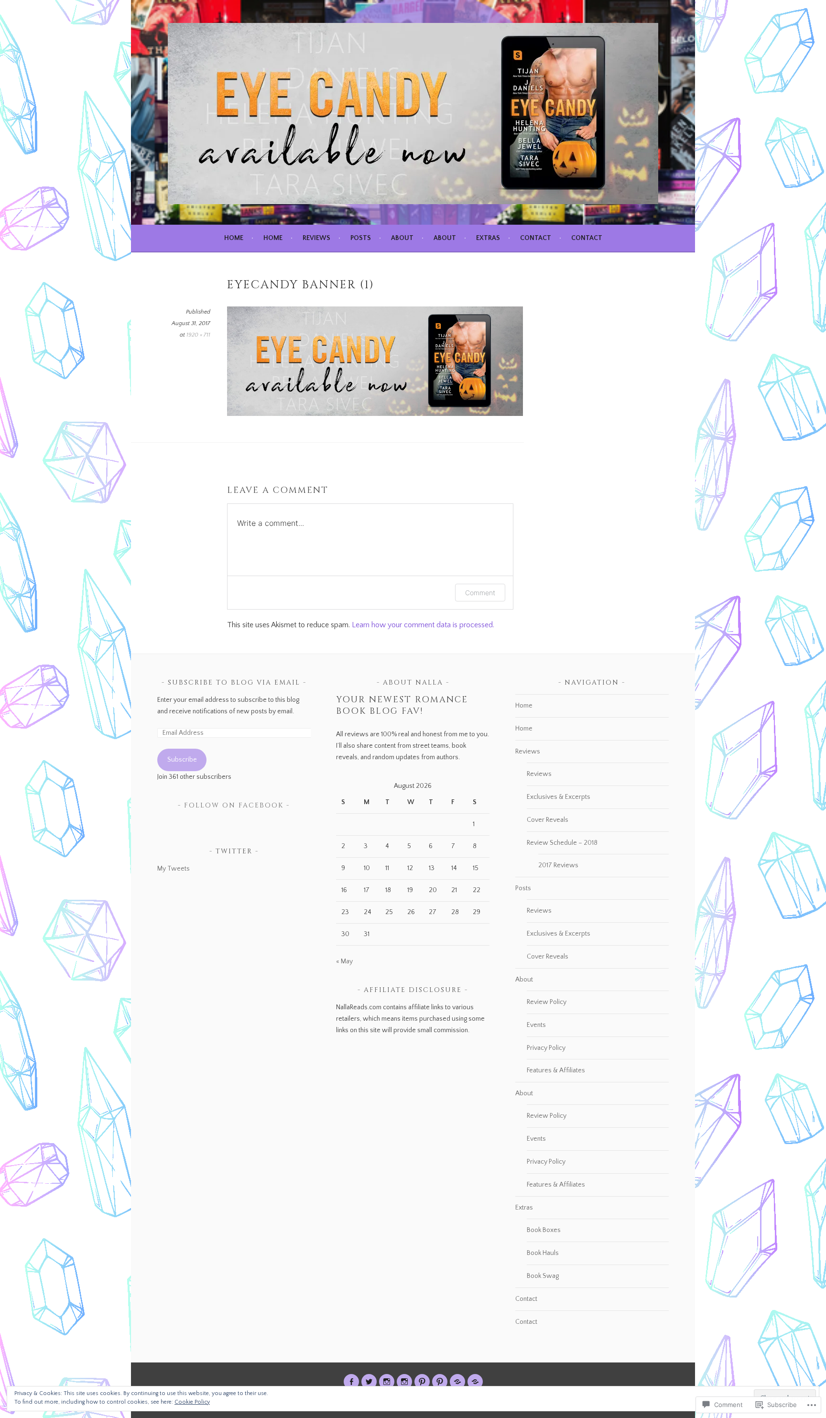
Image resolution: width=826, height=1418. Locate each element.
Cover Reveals (547, 820)
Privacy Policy (546, 1048)
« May (344, 961)
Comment (480, 593)
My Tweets (173, 869)
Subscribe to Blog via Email (234, 682)
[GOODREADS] (457, 1381)
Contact (535, 238)
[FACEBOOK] (351, 1381)
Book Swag (543, 1276)
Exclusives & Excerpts (558, 797)
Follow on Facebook (233, 805)
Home (233, 238)
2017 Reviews (558, 865)
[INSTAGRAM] (386, 1381)
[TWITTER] (369, 1381)
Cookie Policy (192, 1402)
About (402, 238)
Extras (488, 238)
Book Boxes (544, 1230)
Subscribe (182, 760)
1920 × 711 (198, 335)
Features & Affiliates (556, 1070)
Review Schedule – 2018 (562, 843)
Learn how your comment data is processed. (423, 625)
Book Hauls (543, 1253)
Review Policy (546, 1002)
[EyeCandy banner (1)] (375, 413)
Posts (360, 238)
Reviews (316, 238)
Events (536, 1025)
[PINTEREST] (422, 1381)
